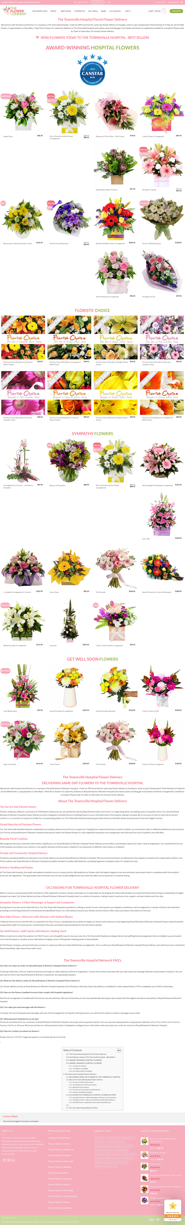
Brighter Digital (32, 1222)
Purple (133, 1154)
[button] (109, 2)
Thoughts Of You (148, 297)
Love (97, 1150)
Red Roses (110, 1158)
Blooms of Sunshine (57, 485)
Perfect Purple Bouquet (59, 243)
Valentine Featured (121, 1162)
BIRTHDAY (66, 11)
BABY (103, 11)
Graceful (53, 645)
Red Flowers (99, 1158)
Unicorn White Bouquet (151, 243)
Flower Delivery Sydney (59, 1143)
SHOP (53, 11)
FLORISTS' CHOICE (79, 1066)
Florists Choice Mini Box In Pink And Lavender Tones (156, 363)
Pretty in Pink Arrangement (153, 764)
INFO (127, 11)
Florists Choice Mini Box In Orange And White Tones (65, 363)
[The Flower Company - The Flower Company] (14, 11)
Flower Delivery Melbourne (60, 1149)
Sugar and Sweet (9, 764)
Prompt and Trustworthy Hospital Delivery (86, 1089)
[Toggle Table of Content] (118, 1050)
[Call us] (13, 1160)
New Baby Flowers (121, 1150)
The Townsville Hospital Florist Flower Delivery (87, 1054)
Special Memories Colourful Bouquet (156, 592)
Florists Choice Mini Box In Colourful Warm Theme (18, 363)
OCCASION (115, 11)
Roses (118, 1158)
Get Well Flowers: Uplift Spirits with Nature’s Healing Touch (92, 1102)
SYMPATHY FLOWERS (80, 1069)
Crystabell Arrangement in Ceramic (17, 592)
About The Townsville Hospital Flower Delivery (86, 1080)
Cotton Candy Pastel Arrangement (109, 645)
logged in (18, 1121)
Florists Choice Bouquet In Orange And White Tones (157, 419)
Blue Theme (99, 1138)
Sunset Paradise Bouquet (105, 711)
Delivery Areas (160, 2)
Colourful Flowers (128, 1138)
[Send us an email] (182, 2)
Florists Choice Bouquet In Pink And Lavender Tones (17, 419)
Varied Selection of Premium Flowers (85, 1085)
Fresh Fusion (55, 764)
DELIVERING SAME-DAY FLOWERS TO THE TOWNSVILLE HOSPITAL (95, 1077)
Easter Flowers (100, 1142)
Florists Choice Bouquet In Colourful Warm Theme (64, 419)
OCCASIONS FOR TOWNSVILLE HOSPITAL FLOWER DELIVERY (92, 1095)
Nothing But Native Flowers (107, 190)
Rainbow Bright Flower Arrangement (110, 243)
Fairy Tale (146, 539)
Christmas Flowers (112, 1138)
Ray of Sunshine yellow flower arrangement (61, 137)
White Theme (100, 1167)
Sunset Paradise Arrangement (61, 711)
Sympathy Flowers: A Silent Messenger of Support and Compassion (94, 1097)
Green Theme (128, 1146)
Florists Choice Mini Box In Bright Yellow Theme (112, 363)
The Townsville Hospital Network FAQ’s (83, 1108)
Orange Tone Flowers (102, 1154)
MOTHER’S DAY (39, 11)
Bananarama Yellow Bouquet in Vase (17, 243)
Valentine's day (127, 1158)
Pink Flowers (117, 1154)
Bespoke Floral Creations (81, 1087)
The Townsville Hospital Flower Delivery (80, 1074)
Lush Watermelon (10, 711)
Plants (126, 1154)
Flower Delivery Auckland (60, 1208)
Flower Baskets (100, 1146)
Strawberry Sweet (149, 190)
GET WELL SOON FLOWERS (82, 1071)
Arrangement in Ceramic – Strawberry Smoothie (18, 486)
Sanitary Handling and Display (82, 1092)
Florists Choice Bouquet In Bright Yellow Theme (112, 419)
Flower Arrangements (116, 1142)
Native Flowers (106, 1150)
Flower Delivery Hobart (59, 1202)
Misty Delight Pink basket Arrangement (157, 485)
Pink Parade (100, 592)
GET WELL (93, 11)
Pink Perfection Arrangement (107, 297)
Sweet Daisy (8, 136)
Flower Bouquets (114, 1146)
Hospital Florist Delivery (59, 1138)
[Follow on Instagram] (4, 1160)
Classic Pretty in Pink (150, 711)
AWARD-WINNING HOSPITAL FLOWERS (85, 1060)
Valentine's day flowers (103, 1162)
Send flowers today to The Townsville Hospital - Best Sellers (92, 1057)
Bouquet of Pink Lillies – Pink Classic (110, 136)
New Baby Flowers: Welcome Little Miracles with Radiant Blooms (94, 1100)
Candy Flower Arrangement (153, 136)
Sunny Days (54, 592)
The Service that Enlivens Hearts (83, 1082)
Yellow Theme (112, 1167)
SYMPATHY (79, 11)
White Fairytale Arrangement (14, 645)
